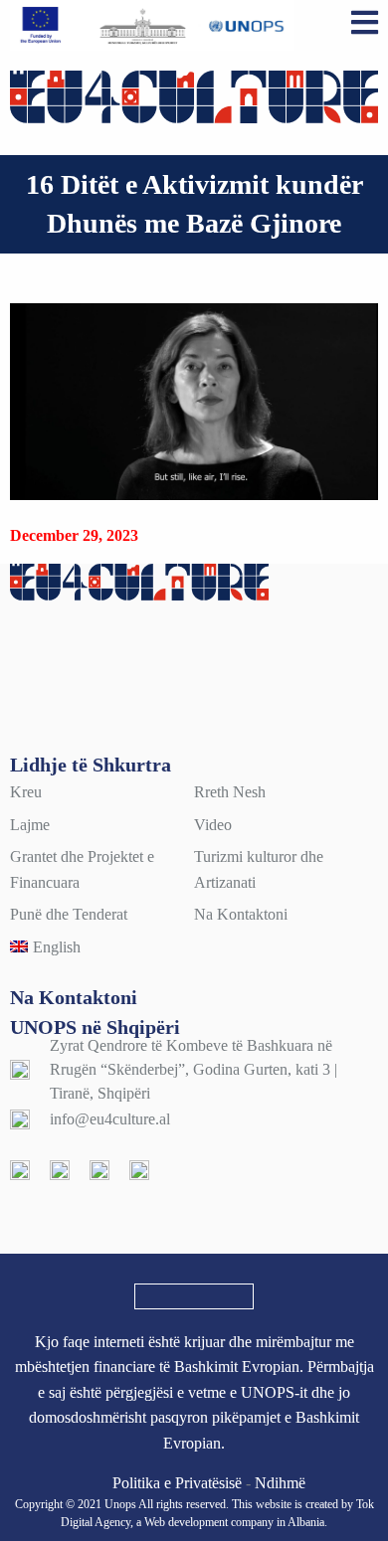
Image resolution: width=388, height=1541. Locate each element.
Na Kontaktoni (241, 914)
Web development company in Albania (234, 1522)
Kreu (26, 791)
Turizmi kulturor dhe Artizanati (258, 869)
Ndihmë (280, 1482)
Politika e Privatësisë (177, 1482)
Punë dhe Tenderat (68, 914)
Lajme (30, 824)
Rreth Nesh (230, 791)
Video (213, 824)
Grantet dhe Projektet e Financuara (82, 869)
